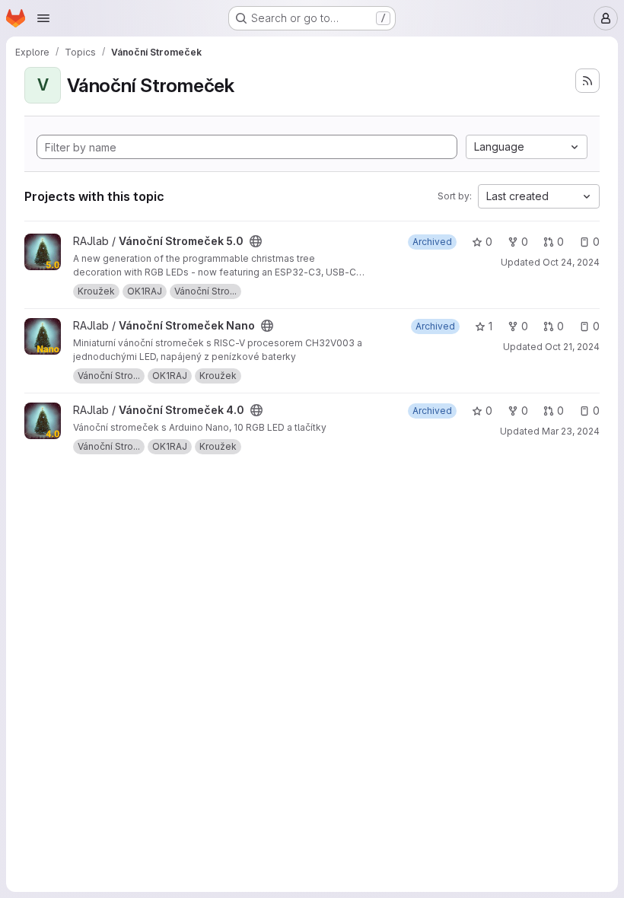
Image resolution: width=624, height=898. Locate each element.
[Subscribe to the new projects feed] (587, 80)
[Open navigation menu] (43, 18)
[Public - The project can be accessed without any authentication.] (256, 241)
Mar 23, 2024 (571, 431)
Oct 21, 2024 (572, 346)
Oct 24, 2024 (571, 262)
